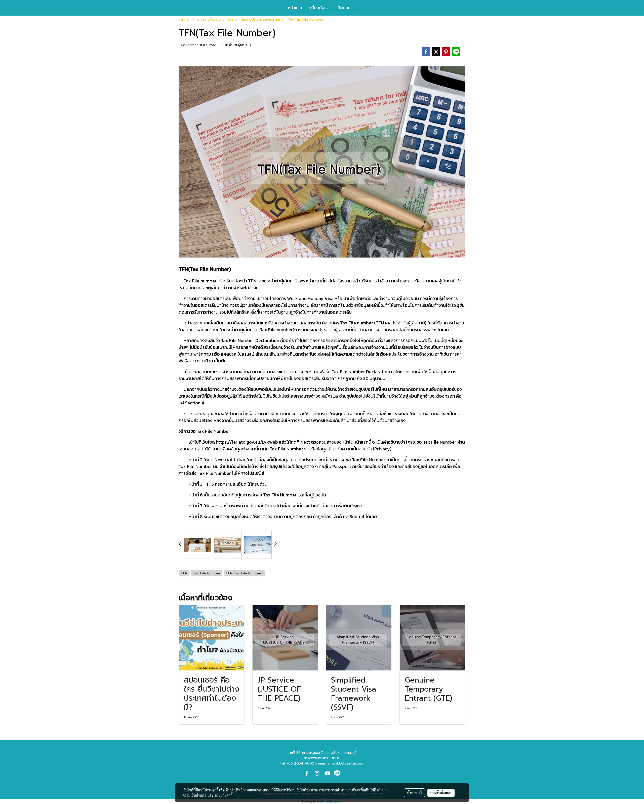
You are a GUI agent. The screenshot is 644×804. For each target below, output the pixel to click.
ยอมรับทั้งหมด (441, 792)
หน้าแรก (295, 8)
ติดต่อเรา (345, 8)
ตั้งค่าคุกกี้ (414, 792)
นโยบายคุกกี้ (223, 795)
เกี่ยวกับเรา (320, 8)
